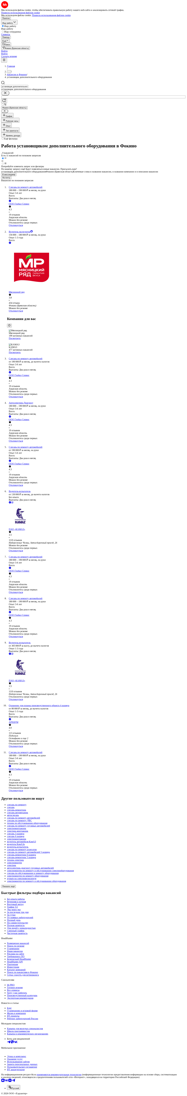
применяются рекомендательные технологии (59, 1074)
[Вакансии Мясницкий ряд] (96, 268)
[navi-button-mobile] (4, 60)
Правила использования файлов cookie (51, 15)
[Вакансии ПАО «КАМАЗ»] (96, 516)
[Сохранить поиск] (4, 100)
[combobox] (14, 86)
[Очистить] (5, 93)
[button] (4, 51)
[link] (6, 44)
